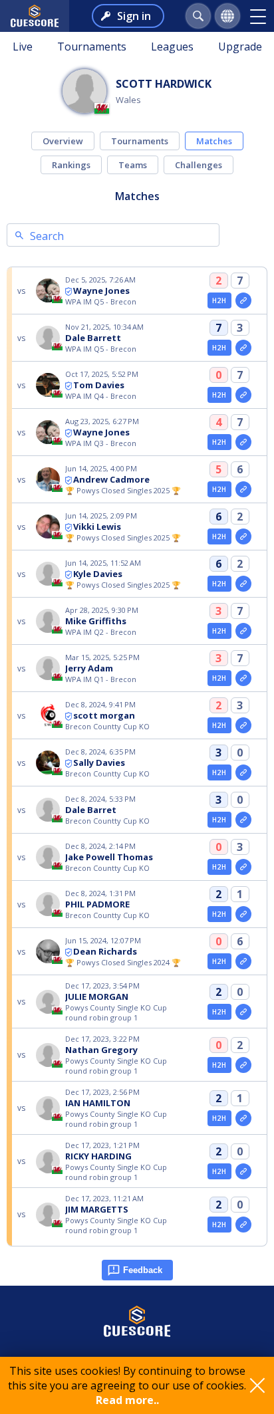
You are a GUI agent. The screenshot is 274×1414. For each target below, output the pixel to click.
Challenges (198, 165)
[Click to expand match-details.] (243, 300)
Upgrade (240, 46)
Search (47, 236)
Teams (132, 165)
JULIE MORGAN (96, 996)
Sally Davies (99, 762)
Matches (214, 141)
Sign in (134, 16)
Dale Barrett (93, 338)
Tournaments (91, 46)
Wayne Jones (101, 290)
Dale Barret (90, 810)
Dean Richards (105, 951)
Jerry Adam (89, 668)
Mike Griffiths (95, 621)
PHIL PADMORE (97, 904)
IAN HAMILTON (97, 1103)
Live (23, 46)
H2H (219, 300)
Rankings (71, 165)
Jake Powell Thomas (109, 857)
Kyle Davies (97, 574)
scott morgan (104, 715)
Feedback (142, 1270)
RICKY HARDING (98, 1156)
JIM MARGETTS (96, 1209)
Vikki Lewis (97, 526)
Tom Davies (98, 385)
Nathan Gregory (101, 1050)
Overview (63, 141)
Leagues (172, 46)
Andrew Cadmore (111, 479)
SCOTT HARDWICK (163, 83)
